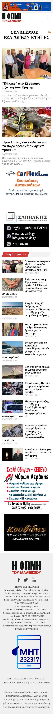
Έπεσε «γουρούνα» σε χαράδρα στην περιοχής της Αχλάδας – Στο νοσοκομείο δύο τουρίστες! (25, 433)
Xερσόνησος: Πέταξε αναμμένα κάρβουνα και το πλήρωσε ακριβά (37, 388)
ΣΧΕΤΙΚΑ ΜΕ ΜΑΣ (16, 678)
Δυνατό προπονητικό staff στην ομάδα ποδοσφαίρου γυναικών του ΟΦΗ (37, 265)
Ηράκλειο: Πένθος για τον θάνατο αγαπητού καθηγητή (38, 452)
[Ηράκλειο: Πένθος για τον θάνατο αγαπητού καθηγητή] (12, 454)
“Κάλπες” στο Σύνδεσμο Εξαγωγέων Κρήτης (21, 85)
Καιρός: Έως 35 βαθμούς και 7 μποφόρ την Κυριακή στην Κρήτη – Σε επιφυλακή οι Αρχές (37, 309)
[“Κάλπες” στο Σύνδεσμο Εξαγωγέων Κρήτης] (26, 63)
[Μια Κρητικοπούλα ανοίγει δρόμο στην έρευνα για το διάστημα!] (12, 329)
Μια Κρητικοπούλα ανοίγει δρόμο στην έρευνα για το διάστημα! (36, 329)
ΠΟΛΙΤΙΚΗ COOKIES (40, 682)
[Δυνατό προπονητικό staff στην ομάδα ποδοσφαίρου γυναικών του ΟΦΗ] (12, 266)
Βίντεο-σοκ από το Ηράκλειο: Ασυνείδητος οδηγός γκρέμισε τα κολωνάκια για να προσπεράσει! (25, 350)
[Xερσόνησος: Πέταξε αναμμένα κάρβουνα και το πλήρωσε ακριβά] (12, 388)
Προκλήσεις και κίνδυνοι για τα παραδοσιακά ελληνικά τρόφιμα (24, 146)
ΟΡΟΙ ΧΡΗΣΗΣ (36, 678)
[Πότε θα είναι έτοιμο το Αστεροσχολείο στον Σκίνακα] (12, 372)
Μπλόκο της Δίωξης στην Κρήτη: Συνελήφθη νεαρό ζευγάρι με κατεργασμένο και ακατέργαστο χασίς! (25, 409)
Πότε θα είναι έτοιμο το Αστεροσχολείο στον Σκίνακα (37, 369)
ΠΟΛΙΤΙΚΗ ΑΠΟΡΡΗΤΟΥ (15, 682)
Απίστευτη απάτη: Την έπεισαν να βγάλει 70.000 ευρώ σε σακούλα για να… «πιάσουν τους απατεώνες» (25, 286)
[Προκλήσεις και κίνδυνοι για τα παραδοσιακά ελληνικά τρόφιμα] (26, 121)
